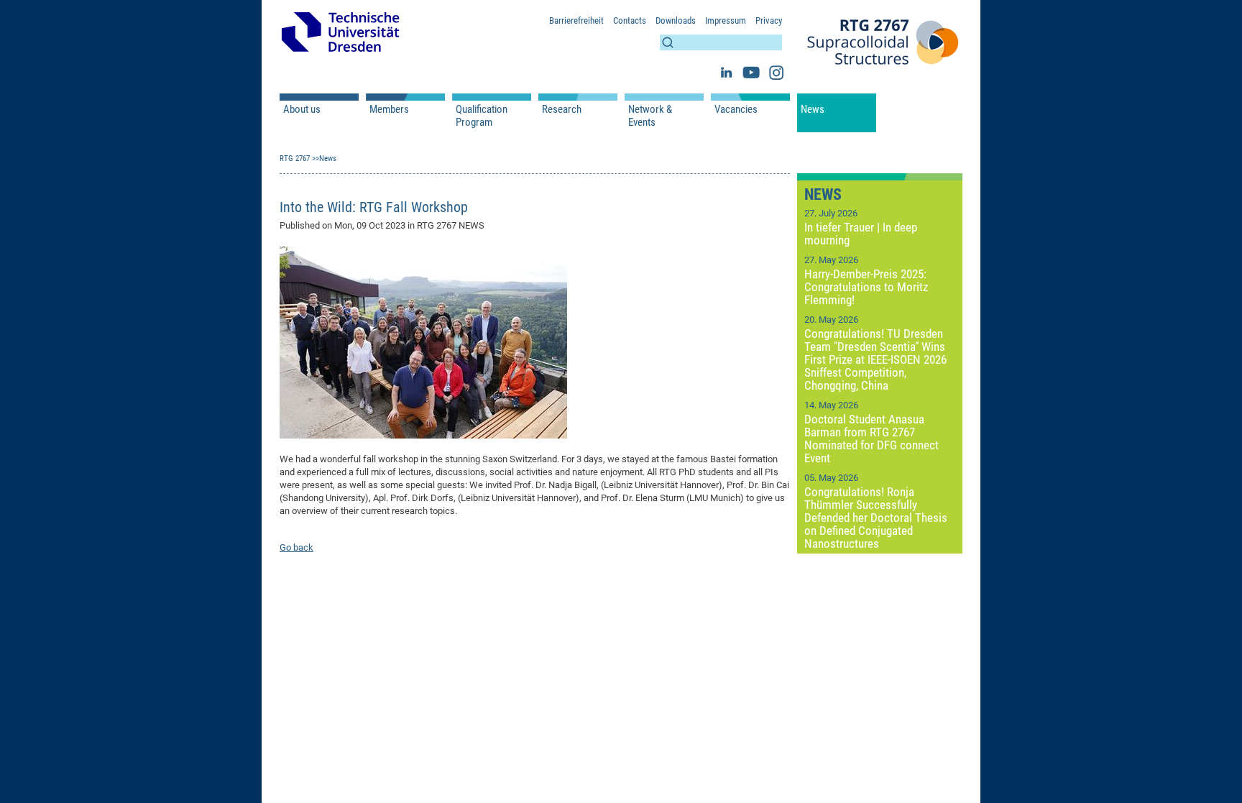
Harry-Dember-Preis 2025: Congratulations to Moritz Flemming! (866, 287)
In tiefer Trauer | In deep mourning (860, 233)
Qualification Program (481, 116)
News (812, 109)
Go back (296, 547)
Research (561, 109)
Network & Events (650, 116)
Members (389, 109)
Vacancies (736, 109)
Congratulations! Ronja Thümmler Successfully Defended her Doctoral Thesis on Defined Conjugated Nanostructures (875, 518)
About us (302, 109)
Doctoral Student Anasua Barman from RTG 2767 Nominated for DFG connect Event (871, 438)
